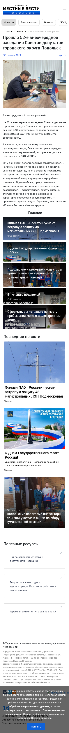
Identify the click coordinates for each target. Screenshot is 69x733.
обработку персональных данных (29, 706)
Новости (9, 22)
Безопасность (29, 22)
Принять (36, 726)
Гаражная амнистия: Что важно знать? (33, 611)
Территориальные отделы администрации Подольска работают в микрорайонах (33, 586)
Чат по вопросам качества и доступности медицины (26, 558)
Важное (48, 22)
